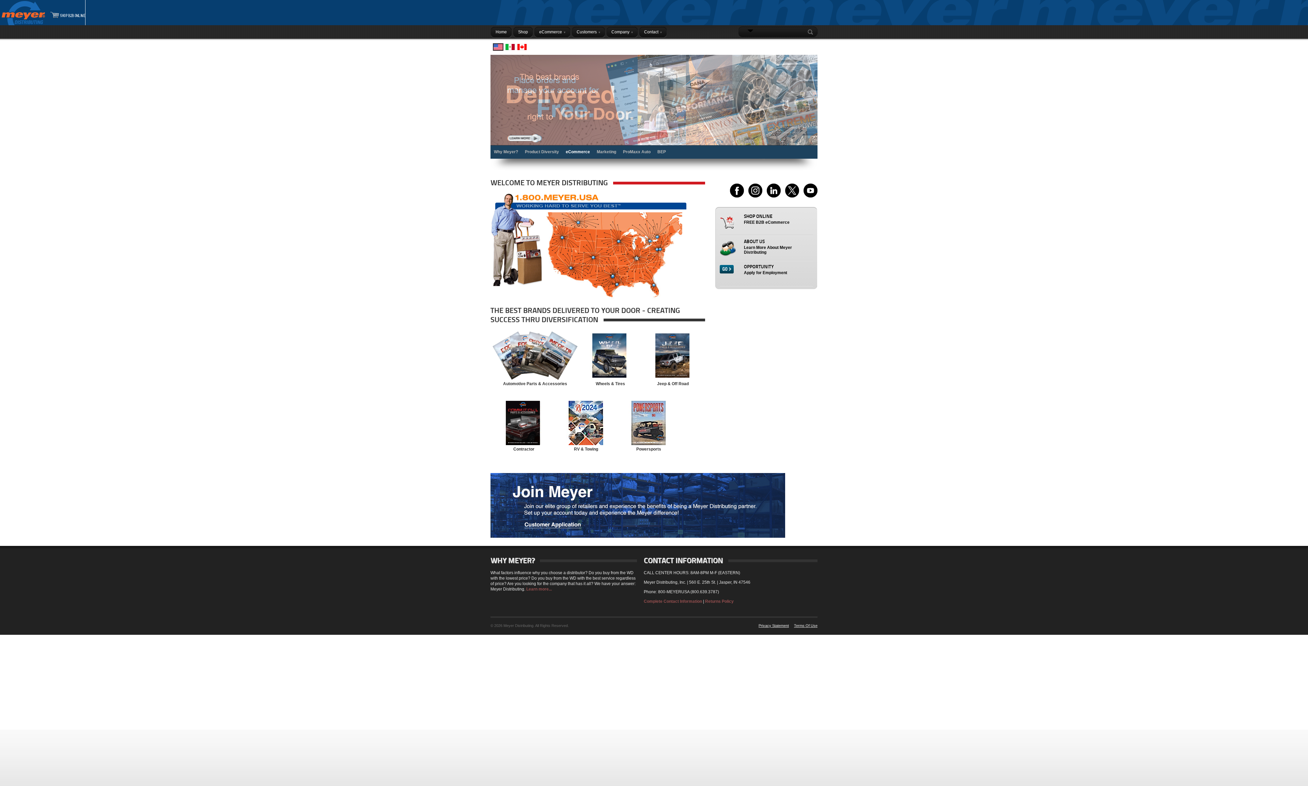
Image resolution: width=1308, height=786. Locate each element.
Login (809, 45)
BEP (661, 152)
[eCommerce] (654, 107)
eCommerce (578, 152)
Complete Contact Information (673, 601)
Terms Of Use (806, 626)
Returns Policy (719, 601)
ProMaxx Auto (637, 152)
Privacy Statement (774, 626)
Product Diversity (542, 152)
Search (812, 32)
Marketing (606, 152)
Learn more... (539, 589)
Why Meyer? (506, 152)
